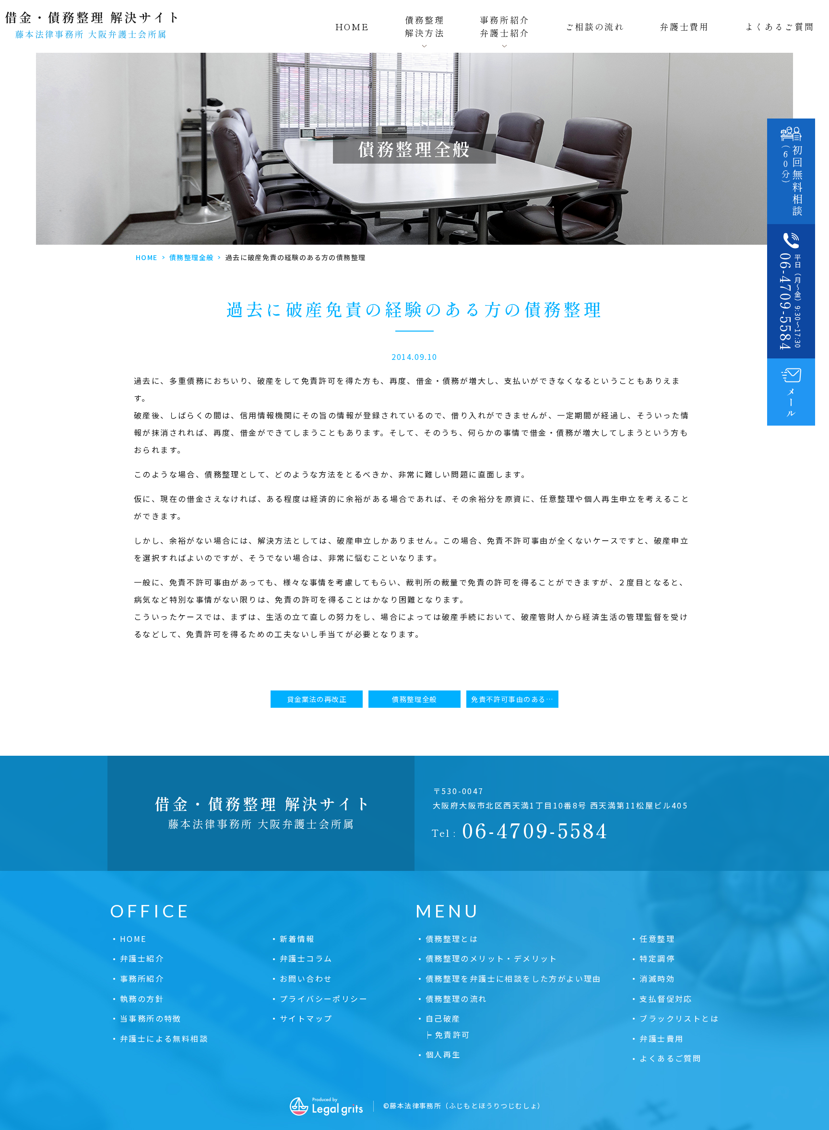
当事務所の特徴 (151, 1018)
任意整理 (657, 938)
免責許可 (453, 1034)
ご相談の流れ (595, 26)
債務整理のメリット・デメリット (492, 958)
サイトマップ (306, 1018)
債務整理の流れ (456, 998)
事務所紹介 (142, 978)
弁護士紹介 (142, 958)
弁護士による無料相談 (164, 1038)
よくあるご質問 (780, 26)
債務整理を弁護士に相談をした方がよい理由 (514, 978)
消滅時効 (657, 978)
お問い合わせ (306, 978)
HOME (352, 26)
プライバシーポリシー (324, 998)
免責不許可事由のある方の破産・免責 (514, 699)
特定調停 (657, 958)
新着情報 (297, 938)
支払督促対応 (666, 998)
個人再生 (443, 1054)
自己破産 (443, 1018)
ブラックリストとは (679, 1018)
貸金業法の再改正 (317, 699)
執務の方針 (142, 998)
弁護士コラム (306, 958)
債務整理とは (452, 938)
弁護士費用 (685, 26)
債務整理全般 (191, 257)
